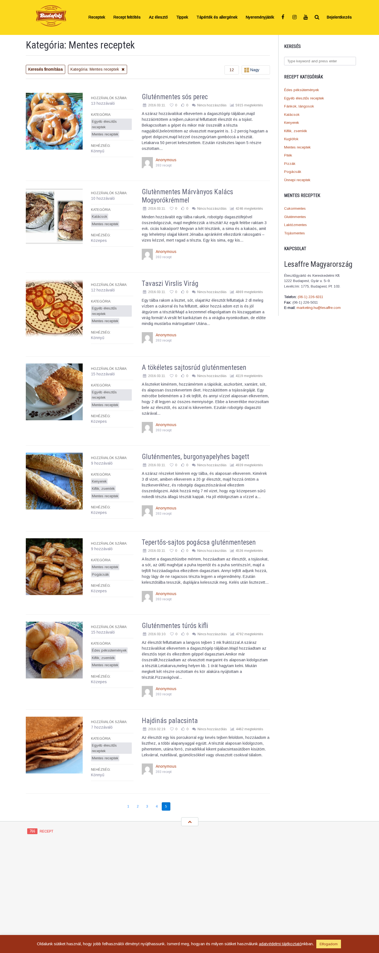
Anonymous (166, 160)
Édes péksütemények (301, 90)
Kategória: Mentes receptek (95, 69)
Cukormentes (295, 208)
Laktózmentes (295, 225)
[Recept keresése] (317, 17)
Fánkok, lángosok (299, 106)
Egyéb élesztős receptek (304, 98)
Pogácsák (292, 172)
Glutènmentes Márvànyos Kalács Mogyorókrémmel (187, 196)
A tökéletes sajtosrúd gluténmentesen (194, 367)
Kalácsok (292, 114)
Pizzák (289, 164)
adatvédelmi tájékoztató (280, 943)
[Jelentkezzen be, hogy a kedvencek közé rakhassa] (171, 105)
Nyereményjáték (260, 17)
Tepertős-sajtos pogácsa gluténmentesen (199, 542)
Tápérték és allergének (216, 17)
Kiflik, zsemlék (295, 131)
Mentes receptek (297, 147)
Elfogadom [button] (329, 944)
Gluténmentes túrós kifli (175, 626)
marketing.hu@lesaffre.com (319, 308)
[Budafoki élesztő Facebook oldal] (283, 17)
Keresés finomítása (45, 69)
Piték (288, 155)
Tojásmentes (294, 233)
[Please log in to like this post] (182, 105)
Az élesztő (158, 17)
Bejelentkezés (339, 17)
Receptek (97, 17)
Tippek (182, 17)
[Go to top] (189, 821)
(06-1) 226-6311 (310, 297)
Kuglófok (291, 139)
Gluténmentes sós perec (175, 97)
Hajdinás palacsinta (170, 721)
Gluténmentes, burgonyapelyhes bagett (195, 457)
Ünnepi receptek (297, 180)
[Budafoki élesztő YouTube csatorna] (306, 17)
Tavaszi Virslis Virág (170, 284)
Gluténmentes (295, 217)
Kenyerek (291, 123)
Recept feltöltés (127, 17)
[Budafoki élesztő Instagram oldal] (294, 17)
